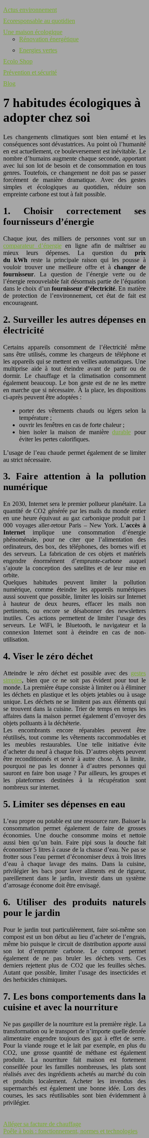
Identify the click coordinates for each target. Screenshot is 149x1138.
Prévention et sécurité (30, 72)
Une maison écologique (32, 32)
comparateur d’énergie (32, 245)
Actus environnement (30, 9)
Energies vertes (38, 50)
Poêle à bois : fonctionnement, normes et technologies (70, 1131)
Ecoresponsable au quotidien (39, 20)
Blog (9, 83)
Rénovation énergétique (49, 39)
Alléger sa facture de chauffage (42, 1124)
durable (121, 432)
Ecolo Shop (18, 61)
